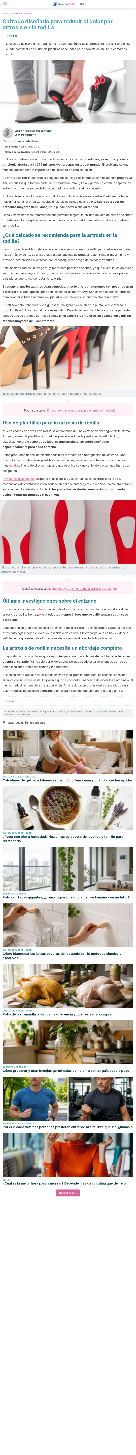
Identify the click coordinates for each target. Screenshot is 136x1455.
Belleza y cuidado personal (19, 776)
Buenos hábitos (24, 13)
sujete (28, 278)
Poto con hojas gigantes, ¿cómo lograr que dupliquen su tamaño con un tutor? (66, 897)
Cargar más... (68, 1193)
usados (14, 465)
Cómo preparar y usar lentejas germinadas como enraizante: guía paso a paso (66, 1071)
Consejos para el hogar (17, 833)
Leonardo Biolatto (25, 134)
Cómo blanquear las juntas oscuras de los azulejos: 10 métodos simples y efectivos (62, 956)
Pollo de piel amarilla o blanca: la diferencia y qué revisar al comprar (58, 1014)
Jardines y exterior (14, 893)
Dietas (6, 1180)
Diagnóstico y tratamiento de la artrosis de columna (82, 588)
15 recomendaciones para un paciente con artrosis (81, 410)
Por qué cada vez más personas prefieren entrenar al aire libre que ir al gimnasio (68, 1127)
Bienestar (8, 13)
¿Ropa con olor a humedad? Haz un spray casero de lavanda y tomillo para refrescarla (63, 839)
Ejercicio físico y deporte (18, 1123)
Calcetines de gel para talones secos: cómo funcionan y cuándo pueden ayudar (67, 780)
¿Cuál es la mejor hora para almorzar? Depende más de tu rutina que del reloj (65, 1183)
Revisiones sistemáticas (19, 478)
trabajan (41, 609)
